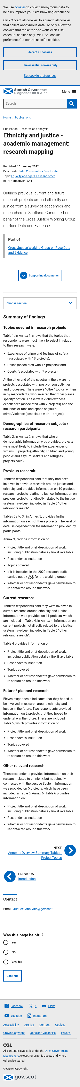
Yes (14, 942)
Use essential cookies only (40, 65)
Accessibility (11, 1024)
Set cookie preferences (40, 76)
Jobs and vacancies (43, 1032)
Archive (29, 1024)
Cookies (60, 1024)
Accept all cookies (40, 52)
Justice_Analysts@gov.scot (33, 909)
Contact (44, 1024)
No (13, 952)
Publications (23, 117)
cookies (20, 7)
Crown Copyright (14, 1032)
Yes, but (17, 962)
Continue (12, 975)
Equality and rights (23, 176)
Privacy (66, 1032)
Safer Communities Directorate (38, 171)
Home (7, 117)
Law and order (45, 176)
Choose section (17, 303)
